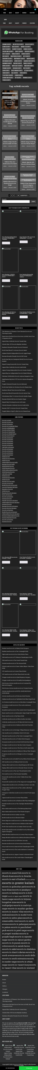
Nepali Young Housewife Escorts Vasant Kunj (15, 364)
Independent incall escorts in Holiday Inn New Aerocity (18, 785)
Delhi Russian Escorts (8, 468)
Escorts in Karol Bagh (8, 430)
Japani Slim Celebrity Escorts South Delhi (14, 367)
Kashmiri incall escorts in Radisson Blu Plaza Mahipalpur (18, 800)
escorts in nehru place (12, 918)
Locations (32, 13)
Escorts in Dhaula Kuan (28, 159)
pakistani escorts (28, 66)
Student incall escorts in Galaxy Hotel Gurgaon (15, 648)
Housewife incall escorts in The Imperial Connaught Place (19, 782)
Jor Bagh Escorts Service (10, 178)
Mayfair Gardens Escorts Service (9, 97)
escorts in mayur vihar (13, 911)
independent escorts (19, 58)
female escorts (16, 54)
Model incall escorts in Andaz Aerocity (13, 814)
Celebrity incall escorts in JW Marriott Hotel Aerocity (17, 722)
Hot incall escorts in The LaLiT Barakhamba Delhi (16, 771)
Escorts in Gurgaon (7, 437)
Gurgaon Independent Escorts (10, 516)
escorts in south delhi (25, 955)
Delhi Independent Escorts (10, 470)
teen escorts (23, 73)
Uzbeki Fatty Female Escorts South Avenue (10, 142)
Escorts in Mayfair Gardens (10, 93)
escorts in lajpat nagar (15, 896)
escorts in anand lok (11, 873)
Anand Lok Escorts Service (28, 116)
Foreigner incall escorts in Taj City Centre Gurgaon (16, 745)
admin (5, 106)
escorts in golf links (30, 879)
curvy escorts (19, 51)
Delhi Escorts (6, 456)
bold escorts (15, 47)
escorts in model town (21, 915)
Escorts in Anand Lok (28, 118)
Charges (24, 13)
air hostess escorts (18, 44)
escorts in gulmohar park (14, 886)
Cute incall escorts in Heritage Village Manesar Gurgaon (18, 730)
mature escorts (17, 63)
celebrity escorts (17, 49)
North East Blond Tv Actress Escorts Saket (14, 350)
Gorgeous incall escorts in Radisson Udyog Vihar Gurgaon (19, 751)
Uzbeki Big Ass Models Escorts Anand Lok (28, 122)
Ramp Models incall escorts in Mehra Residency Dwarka (18, 837)
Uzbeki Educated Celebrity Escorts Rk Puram (10, 121)
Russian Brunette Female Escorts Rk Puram (14, 356)
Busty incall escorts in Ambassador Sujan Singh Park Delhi (19, 713)
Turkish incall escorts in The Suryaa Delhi (14, 663)
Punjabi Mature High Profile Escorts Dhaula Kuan (16, 411)
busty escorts (6, 49)
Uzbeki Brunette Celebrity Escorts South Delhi (28, 101)
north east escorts (17, 66)
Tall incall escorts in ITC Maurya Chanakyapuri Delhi (17, 657)
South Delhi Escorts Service (28, 96)
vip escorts (18, 78)
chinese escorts (28, 49)
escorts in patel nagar (17, 930)
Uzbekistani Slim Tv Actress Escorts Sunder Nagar (17, 396)
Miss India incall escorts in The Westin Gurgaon (16, 811)
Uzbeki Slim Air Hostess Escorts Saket (10, 163)
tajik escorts (6, 73)
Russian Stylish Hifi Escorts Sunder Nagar (14, 399)
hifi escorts (6, 56)
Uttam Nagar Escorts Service (28, 138)
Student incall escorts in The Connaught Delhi (15, 651)
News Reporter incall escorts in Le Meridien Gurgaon (17, 820)
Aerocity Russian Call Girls (9, 487)
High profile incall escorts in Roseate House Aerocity (17, 768)
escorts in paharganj (18, 924)
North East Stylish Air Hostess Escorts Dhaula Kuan (17, 387)
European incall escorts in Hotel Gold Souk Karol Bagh (17, 742)
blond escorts (6, 47)
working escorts (27, 78)
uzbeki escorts (19, 75)
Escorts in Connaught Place (10, 426)
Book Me (6, 243)
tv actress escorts (8, 75)
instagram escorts (8, 61)
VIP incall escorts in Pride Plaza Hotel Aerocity (16, 674)
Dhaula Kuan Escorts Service (28, 157)
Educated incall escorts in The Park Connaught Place (17, 736)
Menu (5, 9)
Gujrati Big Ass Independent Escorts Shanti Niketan (17, 373)
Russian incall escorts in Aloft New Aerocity (15, 840)
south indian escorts (16, 70)
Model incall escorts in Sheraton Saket (13, 817)
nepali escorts (6, 66)
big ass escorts (29, 44)
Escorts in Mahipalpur (8, 428)
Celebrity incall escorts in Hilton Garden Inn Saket (16, 719)
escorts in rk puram (11, 943)
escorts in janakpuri (21, 890)
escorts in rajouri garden (19, 940)
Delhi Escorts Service (8, 458)
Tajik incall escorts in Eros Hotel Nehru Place (15, 654)
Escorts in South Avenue (9, 136)
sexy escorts (26, 68)
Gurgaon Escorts (7, 498)
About (10, 13)
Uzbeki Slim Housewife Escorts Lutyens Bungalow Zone (28, 185)
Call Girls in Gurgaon (8, 447)
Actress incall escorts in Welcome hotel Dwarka (16, 696)
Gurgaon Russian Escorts (9, 517)
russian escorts (17, 68)
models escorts (28, 63)
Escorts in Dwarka (7, 424)
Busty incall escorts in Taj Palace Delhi (13, 716)
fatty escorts (6, 54)
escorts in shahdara (26, 949)
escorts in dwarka (22, 876)
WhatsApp (29, 1068)
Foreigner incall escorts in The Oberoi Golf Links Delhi (18, 748)
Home (4, 13)
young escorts (6, 80)
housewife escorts (7, 58)
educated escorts (29, 51)
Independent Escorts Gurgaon (10, 502)
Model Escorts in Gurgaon (9, 512)
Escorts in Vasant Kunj (8, 432)
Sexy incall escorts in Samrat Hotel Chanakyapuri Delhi (18, 846)
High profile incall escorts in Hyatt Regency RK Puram (17, 765)
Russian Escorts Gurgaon (9, 493)
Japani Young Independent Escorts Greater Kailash (17, 370)
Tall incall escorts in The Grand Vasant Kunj (14, 660)
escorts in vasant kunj (18, 965)
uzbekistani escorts (8, 78)
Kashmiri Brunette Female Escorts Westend (15, 347)
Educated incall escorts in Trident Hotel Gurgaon (16, 739)
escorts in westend (26, 968)
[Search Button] (35, 9)
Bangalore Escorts (7, 489)
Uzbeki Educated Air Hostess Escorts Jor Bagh (10, 183)
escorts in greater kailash (18, 883)
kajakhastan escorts (29, 61)
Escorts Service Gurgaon (9, 508)
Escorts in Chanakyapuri (9, 434)
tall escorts (14, 73)
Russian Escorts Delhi (8, 464)
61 (18, 195)
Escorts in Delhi (6, 420)
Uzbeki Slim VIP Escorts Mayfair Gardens (10, 102)
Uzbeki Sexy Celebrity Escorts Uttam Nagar (28, 142)
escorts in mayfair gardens (20, 908)
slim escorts (6, 70)
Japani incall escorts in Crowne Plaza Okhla (14, 797)
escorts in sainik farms (19, 946)
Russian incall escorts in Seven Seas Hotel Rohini (16, 843)
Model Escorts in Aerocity (9, 485)
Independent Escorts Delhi (10, 462)
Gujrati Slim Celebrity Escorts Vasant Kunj (14, 341)
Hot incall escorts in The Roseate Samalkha (14, 774)
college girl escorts (8, 51)
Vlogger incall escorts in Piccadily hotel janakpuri (16, 680)
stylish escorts (28, 70)
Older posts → (24, 195)
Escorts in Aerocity (7, 422)
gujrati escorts (26, 54)
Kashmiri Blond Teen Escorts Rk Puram (13, 390)
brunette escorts (25, 47)
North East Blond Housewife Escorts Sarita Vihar (16, 393)
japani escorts (18, 61)
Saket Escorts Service (9, 159)
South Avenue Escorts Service (9, 138)
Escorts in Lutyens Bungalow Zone (28, 175)
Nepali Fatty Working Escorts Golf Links (14, 402)
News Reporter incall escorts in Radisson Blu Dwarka (17, 823)
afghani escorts (7, 44)
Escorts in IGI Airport (8, 436)
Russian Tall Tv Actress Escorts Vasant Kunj (14, 408)
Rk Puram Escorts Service (10, 117)
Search (4, 199)
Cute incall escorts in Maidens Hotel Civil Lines (15, 733)
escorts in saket (9, 949)
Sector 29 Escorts (7, 495)
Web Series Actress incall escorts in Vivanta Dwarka (17, 688)
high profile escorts (16, 56)
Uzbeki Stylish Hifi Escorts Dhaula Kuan (28, 163)
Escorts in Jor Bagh (10, 176)
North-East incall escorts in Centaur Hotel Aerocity (16, 826)
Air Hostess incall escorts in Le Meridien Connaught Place (19, 702)
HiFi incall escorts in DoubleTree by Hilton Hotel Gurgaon (18, 759)
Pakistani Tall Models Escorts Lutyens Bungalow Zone (17, 376)
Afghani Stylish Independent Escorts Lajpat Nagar (16, 353)
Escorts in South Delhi (27, 94)
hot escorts (26, 56)
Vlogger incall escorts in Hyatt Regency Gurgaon (16, 677)
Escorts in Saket (9, 157)
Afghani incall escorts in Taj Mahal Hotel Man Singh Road (18, 699)
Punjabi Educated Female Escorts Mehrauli (14, 384)
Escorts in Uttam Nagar (28, 136)
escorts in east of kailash (13, 879)
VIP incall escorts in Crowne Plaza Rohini (14, 671)
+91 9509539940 (10, 1068)
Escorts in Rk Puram (9, 115)
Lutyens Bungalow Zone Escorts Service (28, 180)
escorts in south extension (14, 958)
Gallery (17, 13)
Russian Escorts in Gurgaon (10, 506)
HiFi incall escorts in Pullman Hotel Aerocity (15, 762)
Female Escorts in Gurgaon (10, 500)
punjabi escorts (7, 68)
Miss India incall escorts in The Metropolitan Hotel (16, 808)
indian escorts (30, 58)
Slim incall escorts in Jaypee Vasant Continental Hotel (17, 854)
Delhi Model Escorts (8, 466)
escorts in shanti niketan (13, 952)
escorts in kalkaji (10, 893)
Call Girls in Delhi (7, 474)
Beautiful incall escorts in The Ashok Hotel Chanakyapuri (18, 710)
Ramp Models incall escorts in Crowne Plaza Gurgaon (17, 834)
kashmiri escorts (7, 63)
